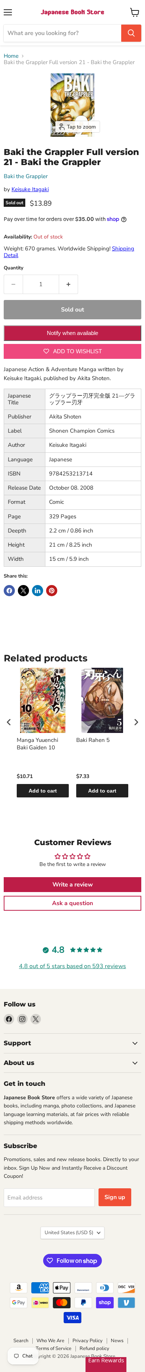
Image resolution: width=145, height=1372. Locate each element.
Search (20, 1340)
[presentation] (9, 722)
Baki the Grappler (26, 176)
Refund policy (94, 1348)
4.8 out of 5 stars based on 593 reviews (72, 966)
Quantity (13, 268)
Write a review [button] (72, 885)
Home (11, 56)
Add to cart (43, 791)
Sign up (114, 1197)
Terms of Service (53, 1348)
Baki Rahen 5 (93, 740)
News (117, 1340)
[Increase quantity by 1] (68, 284)
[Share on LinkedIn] (37, 590)
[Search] (131, 33)
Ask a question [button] (72, 903)
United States (69, 1232)
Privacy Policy (87, 1340)
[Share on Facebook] (9, 590)
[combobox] (62, 33)
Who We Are (50, 1340)
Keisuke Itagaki (30, 189)
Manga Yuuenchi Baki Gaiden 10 (37, 744)
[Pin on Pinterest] (51, 590)
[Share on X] (23, 590)
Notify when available (72, 333)
